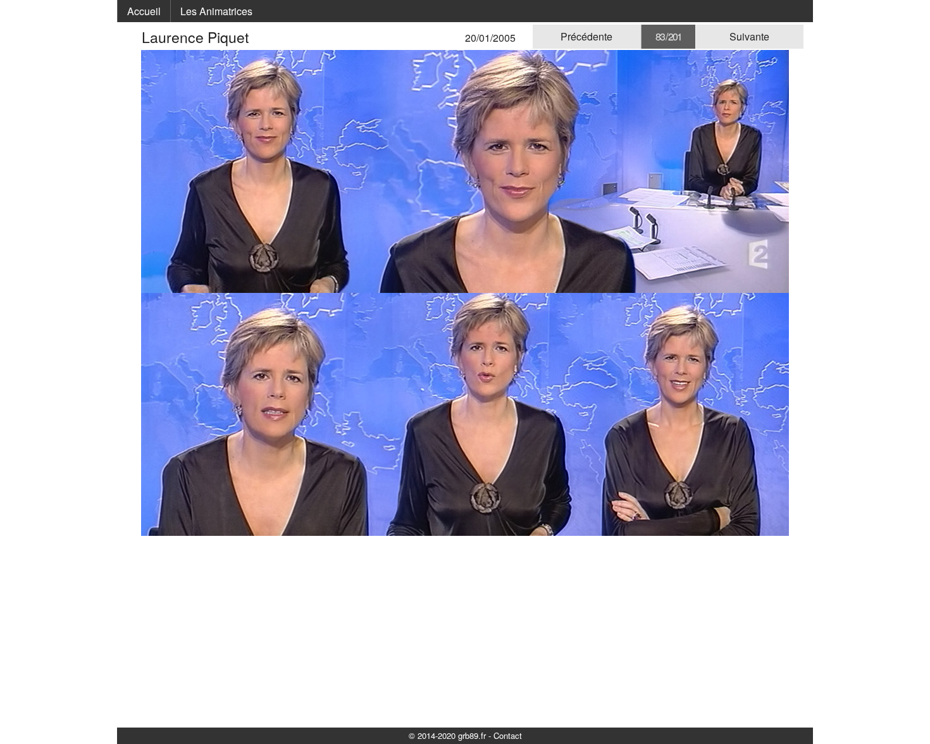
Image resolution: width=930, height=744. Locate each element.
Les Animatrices (216, 11)
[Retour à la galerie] (134, 37)
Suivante (749, 36)
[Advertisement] (465, 630)
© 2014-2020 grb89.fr (447, 735)
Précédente (586, 36)
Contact (507, 735)
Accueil (144, 11)
